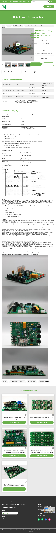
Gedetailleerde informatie (11, 72)
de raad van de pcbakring (17, 381)
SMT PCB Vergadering (18, 25)
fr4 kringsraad (31, 381)
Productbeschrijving (31, 72)
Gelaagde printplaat (44, 381)
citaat (49, 6)
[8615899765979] (39, 519)
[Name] (48, 2)
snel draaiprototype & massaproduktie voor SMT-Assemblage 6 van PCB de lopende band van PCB (14, 451)
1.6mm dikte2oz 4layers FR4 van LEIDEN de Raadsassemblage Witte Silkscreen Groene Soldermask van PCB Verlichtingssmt (42, 451)
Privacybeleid (4, 529)
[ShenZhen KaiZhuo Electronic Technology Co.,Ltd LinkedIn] (49, 519)
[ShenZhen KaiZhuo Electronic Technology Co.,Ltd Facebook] (46, 519)
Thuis (3, 26)
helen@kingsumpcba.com (11, 513)
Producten (9, 25)
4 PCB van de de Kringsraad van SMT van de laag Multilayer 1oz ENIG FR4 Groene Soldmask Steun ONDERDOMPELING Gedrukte (41, 418)
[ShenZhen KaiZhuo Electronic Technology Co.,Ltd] (9, 7)
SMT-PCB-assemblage (28, 114)
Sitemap (7, 529)
